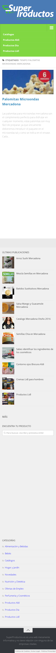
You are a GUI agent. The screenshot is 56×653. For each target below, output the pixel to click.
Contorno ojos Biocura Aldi (30, 364)
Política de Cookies (22, 651)
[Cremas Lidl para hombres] (8, 383)
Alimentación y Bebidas (16, 546)
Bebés (8, 553)
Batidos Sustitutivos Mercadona (32, 288)
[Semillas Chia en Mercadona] (8, 338)
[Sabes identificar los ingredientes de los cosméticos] (8, 353)
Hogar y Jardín (12, 567)
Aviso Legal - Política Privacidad (43, 651)
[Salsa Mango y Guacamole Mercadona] (8, 308)
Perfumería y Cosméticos (17, 595)
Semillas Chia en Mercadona (30, 333)
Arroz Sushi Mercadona (28, 258)
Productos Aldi (11, 39)
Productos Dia (11, 45)
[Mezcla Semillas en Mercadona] (8, 278)
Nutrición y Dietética (15, 581)
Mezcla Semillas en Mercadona (32, 273)
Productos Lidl (11, 50)
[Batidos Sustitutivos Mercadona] (8, 293)
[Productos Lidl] (8, 399)
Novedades (10, 574)
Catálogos (8, 34)
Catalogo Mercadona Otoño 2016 (33, 318)
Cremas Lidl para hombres (29, 379)
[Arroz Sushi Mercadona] (8, 262)
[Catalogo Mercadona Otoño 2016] (8, 323)
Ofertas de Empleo (14, 588)
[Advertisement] (24, 163)
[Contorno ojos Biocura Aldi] (8, 368)
